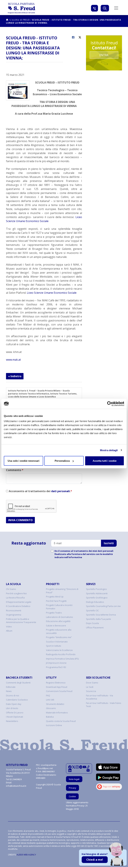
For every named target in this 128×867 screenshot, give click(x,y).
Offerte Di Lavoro (14, 712)
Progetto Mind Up (55, 596)
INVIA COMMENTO (20, 520)
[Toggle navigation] (116, 8)
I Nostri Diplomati (14, 716)
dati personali (60, 491)
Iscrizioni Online (54, 725)
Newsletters (12, 721)
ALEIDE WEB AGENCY (26, 854)
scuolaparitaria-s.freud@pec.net (46, 766)
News (9, 691)
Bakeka (50, 716)
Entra (104, 55)
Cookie (72, 796)
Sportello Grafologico (97, 597)
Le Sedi (89, 686)
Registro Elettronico (56, 682)
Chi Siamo (11, 589)
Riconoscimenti (13, 610)
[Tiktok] (88, 767)
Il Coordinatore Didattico (18, 606)
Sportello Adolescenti (97, 593)
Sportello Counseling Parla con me (103, 606)
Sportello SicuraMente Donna (101, 614)
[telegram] (80, 767)
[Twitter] (73, 767)
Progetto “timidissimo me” (59, 637)
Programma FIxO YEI (56, 667)
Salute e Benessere (56, 625)
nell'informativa (73, 557)
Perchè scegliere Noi (16, 593)
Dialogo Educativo (95, 601)
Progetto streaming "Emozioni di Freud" (62, 591)
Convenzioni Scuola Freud (59, 691)
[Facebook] (70, 767)
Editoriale (11, 686)
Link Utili (50, 699)
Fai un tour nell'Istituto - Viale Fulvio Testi (103, 704)
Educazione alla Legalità (58, 621)
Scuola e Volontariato (57, 641)
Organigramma (13, 614)
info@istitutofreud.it (16, 785)
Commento (14, 470)
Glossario (51, 708)
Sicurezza (91, 691)
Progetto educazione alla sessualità (58, 631)
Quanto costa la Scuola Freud (61, 721)
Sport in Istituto (53, 645)
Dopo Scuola (92, 623)
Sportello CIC (92, 610)
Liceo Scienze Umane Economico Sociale (51, 293)
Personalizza (62, 460)
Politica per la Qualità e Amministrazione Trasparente (21, 620)
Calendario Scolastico (17, 699)
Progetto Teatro (54, 612)
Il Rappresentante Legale (18, 601)
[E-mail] (88, 770)
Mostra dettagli (109, 450)
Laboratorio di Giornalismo (59, 616)
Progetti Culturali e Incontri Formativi (59, 607)
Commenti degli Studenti (18, 682)
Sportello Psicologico (96, 589)
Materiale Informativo (57, 712)
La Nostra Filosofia (15, 597)
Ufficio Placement (95, 627)
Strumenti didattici (55, 704)
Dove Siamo (92, 682)
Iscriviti (109, 543)
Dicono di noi (12, 695)
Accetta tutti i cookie (104, 460)
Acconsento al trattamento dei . (40, 491)
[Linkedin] (70, 770)
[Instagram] (77, 767)
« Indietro (14, 376)
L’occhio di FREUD (20, 19)
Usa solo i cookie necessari (23, 460)
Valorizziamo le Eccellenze (59, 650)
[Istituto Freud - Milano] (21, 8)
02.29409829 (16, 779)
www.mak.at (13, 359)
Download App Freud (56, 686)
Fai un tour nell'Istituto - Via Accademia (99, 697)
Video (9, 626)
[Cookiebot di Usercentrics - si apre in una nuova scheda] (109, 403)
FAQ (48, 695)
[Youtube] (84, 767)
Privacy (72, 787)
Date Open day (13, 704)
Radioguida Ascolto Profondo (61, 654)
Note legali (74, 779)
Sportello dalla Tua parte (98, 619)
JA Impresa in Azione (56, 662)
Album (9, 630)
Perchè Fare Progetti (56, 600)
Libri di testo (12, 708)
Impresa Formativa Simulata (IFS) (62, 658)
